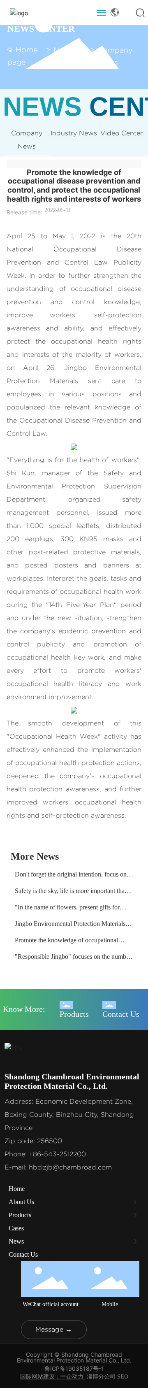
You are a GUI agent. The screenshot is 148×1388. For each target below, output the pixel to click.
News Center (65, 56)
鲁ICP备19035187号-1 (74, 1369)
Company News (115, 56)
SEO (122, 1377)
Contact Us (120, 1013)
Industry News (74, 133)
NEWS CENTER (41, 28)
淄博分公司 (101, 1377)
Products (74, 1013)
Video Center (121, 133)
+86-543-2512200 (57, 1154)
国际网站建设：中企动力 (51, 1377)
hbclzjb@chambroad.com (70, 1167)
